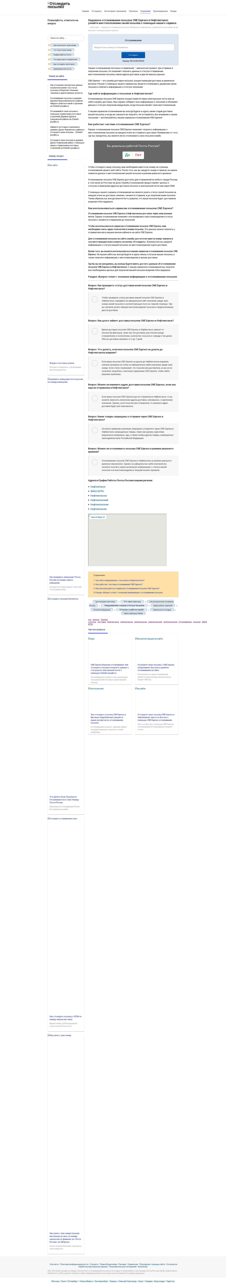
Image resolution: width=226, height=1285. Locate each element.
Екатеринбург (101, 1281)
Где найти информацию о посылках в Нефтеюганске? (119, 580)
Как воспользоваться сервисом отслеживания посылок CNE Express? (127, 588)
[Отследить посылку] (66, 5)
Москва (55, 1281)
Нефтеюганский (99, 500)
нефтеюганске (140, 622)
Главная (85, 11)
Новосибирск (86, 1281)
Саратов (170, 1281)
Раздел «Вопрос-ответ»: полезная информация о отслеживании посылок (128, 592)
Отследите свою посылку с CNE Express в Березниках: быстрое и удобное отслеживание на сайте (156, 667)
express (96, 620)
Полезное (133, 11)
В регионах (143, 1267)
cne (89, 620)
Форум (173, 11)
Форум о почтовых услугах (62, 363)
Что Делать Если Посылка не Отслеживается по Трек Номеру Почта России (64, 800)
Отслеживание (185, 622)
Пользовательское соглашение (123, 1267)
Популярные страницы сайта (152, 1264)
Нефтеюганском (99, 504)
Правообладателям (108, 1264)
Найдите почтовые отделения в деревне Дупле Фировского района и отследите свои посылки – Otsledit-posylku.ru (67, 131)
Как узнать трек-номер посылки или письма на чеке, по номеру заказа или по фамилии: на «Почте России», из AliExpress (65, 1237)
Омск (140, 1281)
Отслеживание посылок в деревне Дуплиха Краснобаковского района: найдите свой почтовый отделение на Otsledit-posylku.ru (66, 102)
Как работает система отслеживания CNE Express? (118, 584)
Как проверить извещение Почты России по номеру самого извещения (65, 580)
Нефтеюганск (98, 486)
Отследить (97, 11)
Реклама (122, 1264)
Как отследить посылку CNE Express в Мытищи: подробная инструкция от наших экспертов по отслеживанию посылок (108, 718)
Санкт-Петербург (69, 1281)
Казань (113, 1281)
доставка (102, 622)
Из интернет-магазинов (115, 11)
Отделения (145, 11)
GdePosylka (94, 27)
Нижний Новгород (127, 1281)
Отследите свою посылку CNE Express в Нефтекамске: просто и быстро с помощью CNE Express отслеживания (156, 717)
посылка (196, 622)
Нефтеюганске (99, 509)
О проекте (94, 1264)
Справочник (133, 1264)
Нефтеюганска (99, 495)
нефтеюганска (126, 622)
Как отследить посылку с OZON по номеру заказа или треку (66, 1018)
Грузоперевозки (160, 11)
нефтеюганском (170, 622)
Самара (148, 1281)
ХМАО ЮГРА (97, 491)
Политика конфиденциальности (74, 1264)
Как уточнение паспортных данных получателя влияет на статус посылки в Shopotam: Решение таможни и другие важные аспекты (66, 89)
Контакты (54, 1264)
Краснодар (159, 1281)
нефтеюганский (155, 622)
